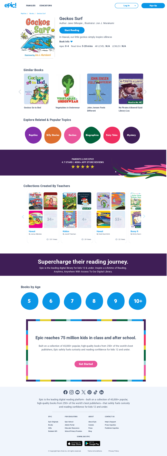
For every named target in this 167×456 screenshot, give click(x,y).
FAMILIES (30, 5)
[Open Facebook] (65, 392)
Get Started (86, 364)
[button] (43, 217)
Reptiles (23, 13)
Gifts (50, 428)
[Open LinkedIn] (101, 392)
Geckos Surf (41, 13)
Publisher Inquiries (112, 428)
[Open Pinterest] (89, 392)
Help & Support (110, 422)
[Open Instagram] (71, 392)
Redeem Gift (52, 431)
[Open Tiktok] (95, 392)
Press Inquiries (110, 425)
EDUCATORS (46, 5)
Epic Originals (53, 422)
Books (31, 13)
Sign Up (153, 5)
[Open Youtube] (77, 392)
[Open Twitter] (83, 392)
